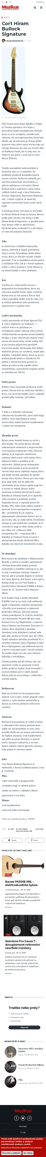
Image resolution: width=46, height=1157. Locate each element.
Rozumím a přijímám (11, 1153)
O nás (23, 1132)
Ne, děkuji (28, 1153)
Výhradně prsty (17, 1017)
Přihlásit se (40, 2)
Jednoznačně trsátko (20, 1014)
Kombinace (16, 1021)
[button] (12, 840)
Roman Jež (10, 953)
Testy (6, 17)
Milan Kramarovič (14, 41)
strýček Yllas (22, 1083)
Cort (12, 829)
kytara (40, 829)
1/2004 (31, 819)
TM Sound (22, 1068)
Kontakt (23, 1126)
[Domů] (10, 7)
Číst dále (8, 907)
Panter (20, 1055)
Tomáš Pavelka (12, 890)
